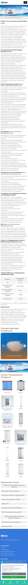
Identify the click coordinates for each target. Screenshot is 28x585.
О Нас (17, 582)
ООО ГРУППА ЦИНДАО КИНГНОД (16, 234)
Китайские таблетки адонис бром (13, 495)
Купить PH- (5, 503)
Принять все (14, 577)
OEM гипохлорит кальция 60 (11, 512)
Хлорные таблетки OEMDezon (12, 508)
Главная (2, 17)
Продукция (10, 582)
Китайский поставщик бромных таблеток (14, 486)
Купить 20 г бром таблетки (11, 491)
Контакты (24, 582)
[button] (24, 346)
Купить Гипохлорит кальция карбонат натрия (14, 517)
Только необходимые (14, 573)
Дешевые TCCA (7, 526)
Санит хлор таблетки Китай (11, 499)
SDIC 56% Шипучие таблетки (11, 522)
